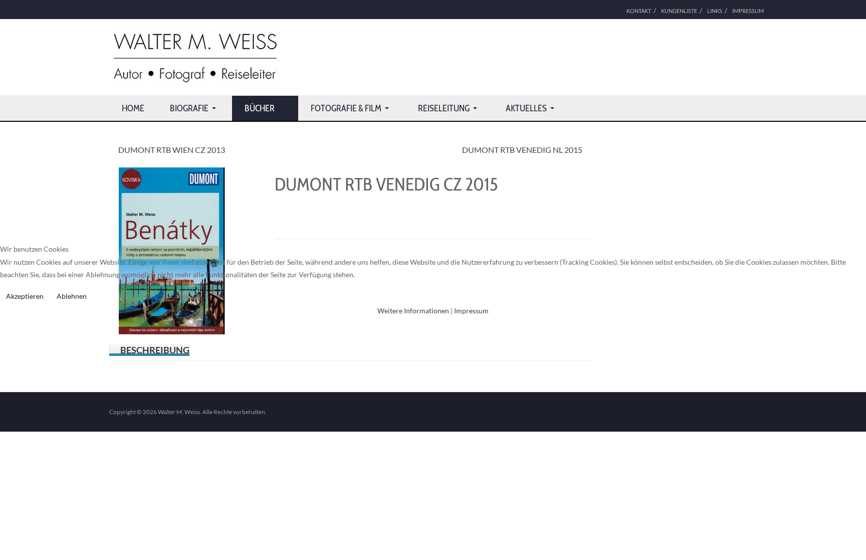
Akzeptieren (25, 296)
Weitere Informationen (413, 310)
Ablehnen (72, 296)
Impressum (471, 310)
